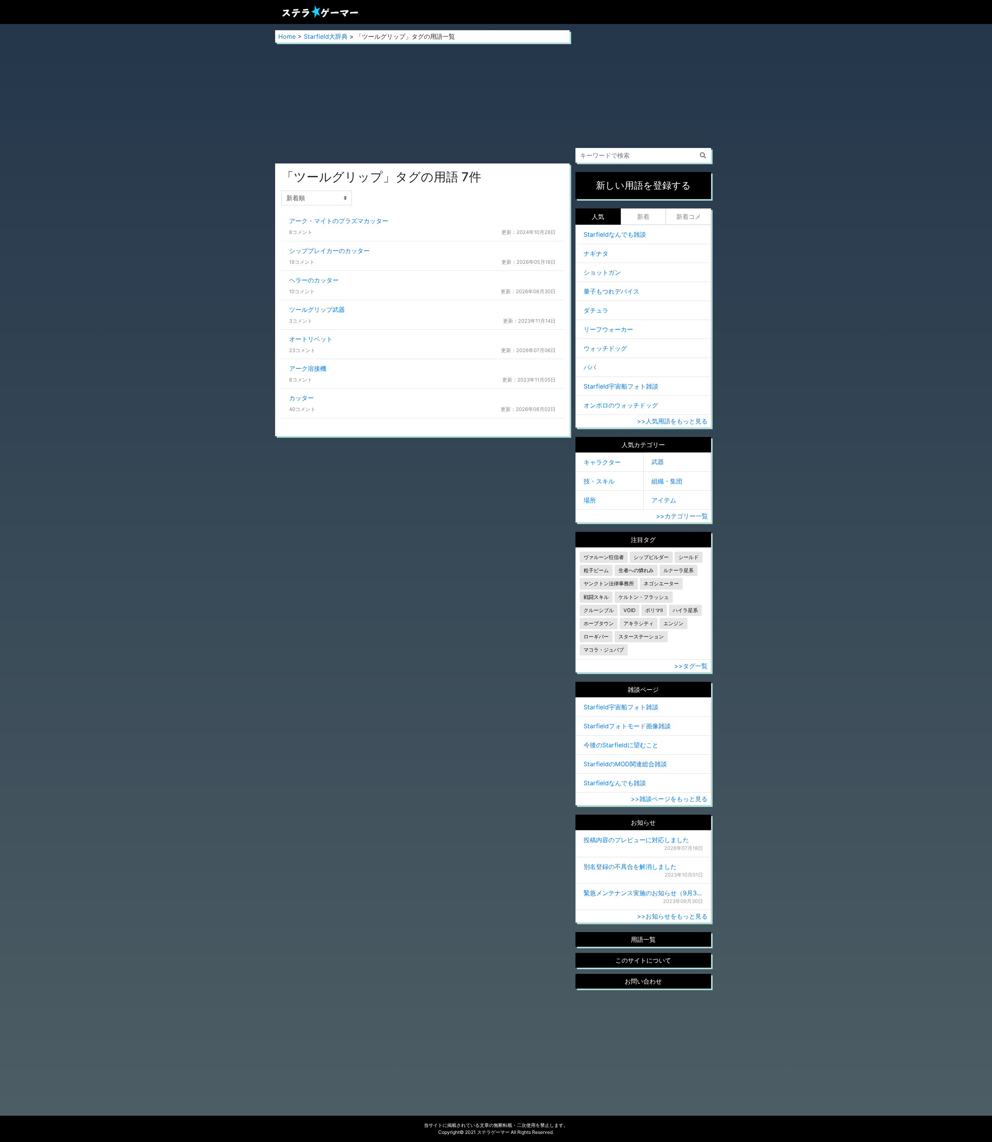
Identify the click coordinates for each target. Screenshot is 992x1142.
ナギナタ (596, 253)
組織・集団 (666, 481)
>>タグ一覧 (691, 666)
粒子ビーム (596, 570)
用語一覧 (643, 939)
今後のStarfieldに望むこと (621, 745)
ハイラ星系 (685, 610)
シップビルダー (651, 557)
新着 (643, 216)
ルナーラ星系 (678, 570)
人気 (598, 216)
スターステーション (641, 637)
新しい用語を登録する (643, 185)
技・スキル (599, 481)
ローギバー (596, 637)
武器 (657, 462)
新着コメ (688, 216)
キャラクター (602, 462)
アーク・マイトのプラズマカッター (338, 221)
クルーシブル (599, 610)
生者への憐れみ (636, 570)
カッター (301, 398)
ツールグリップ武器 (317, 309)
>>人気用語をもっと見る (672, 421)
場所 (590, 500)
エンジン (673, 623)
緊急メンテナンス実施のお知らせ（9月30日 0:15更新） (643, 893)
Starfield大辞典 (326, 36)
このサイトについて (643, 960)
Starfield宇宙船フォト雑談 (621, 386)
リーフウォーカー (608, 329)
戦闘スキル (596, 597)
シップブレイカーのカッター (329, 251)
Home (287, 36)
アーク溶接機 (307, 368)
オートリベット (310, 339)
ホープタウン (599, 623)
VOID (629, 610)
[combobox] (643, 155)
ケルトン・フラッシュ (643, 597)
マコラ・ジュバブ (604, 650)
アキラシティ (638, 623)
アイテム (663, 500)
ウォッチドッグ (605, 348)
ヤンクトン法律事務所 (609, 583)
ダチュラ (596, 310)
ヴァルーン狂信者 (604, 557)
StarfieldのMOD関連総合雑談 (625, 764)
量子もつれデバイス (611, 291)
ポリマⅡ (654, 610)
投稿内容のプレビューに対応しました (636, 840)
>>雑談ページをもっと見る (669, 799)
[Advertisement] (422, 103)
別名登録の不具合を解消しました (630, 866)
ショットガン (602, 272)
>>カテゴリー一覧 (682, 516)
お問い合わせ (643, 981)
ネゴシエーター (661, 583)
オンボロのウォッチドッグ (621, 405)
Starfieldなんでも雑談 (615, 234)
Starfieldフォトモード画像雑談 (627, 726)
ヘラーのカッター (314, 280)
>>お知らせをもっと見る (672, 916)
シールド (689, 557)
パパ (590, 367)
